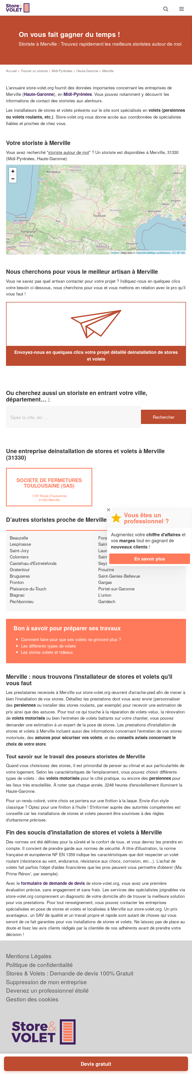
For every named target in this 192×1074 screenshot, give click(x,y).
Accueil (11, 70)
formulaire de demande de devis (53, 883)
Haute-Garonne (87, 70)
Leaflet (115, 253)
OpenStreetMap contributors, (154, 253)
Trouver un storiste (34, 70)
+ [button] (12, 171)
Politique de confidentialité (39, 964)
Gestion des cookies (32, 999)
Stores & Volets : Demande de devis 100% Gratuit (69, 973)
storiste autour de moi (68, 152)
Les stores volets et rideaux (47, 652)
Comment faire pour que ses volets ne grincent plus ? (71, 639)
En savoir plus (149, 558)
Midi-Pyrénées (62, 70)
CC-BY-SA (178, 253)
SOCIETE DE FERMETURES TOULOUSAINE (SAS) (49, 482)
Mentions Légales (29, 956)
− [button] (12, 179)
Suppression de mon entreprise (46, 982)
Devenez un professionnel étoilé (47, 990)
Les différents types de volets (48, 646)
